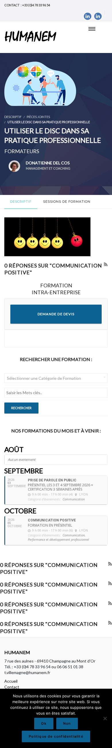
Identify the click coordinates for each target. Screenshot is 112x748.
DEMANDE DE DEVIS (56, 314)
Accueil (11, 681)
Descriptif (21, 202)
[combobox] (56, 378)
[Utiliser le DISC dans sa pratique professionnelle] (40, 83)
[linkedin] (87, 16)
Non (67, 723)
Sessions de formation (66, 202)
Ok (43, 723)
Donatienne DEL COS (48, 165)
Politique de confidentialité (56, 736)
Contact (11, 686)
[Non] (105, 718)
